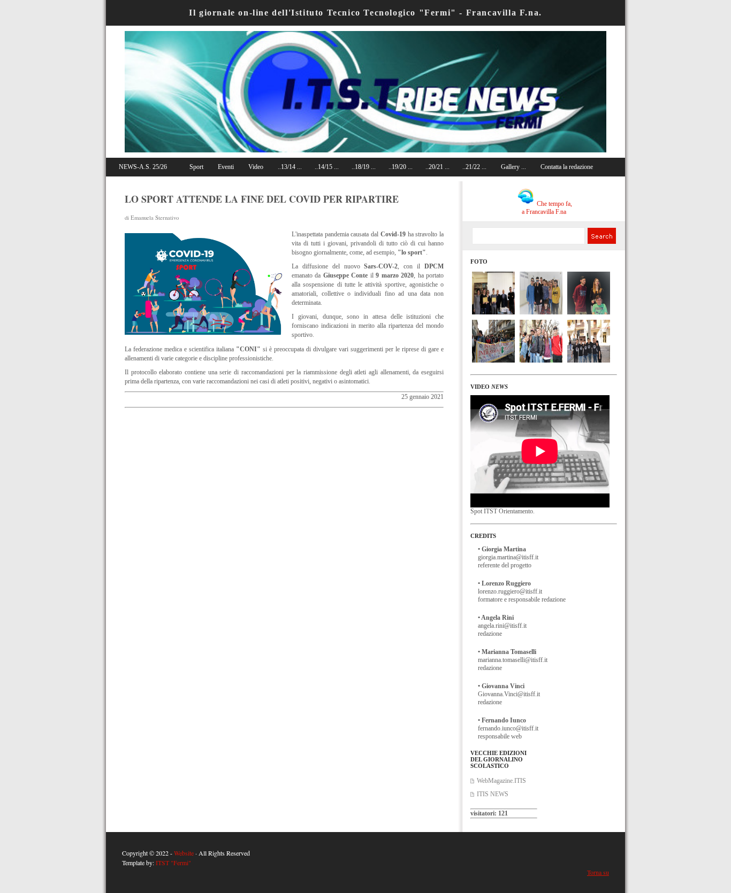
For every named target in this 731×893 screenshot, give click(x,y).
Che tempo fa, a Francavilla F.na (547, 207)
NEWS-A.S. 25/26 (143, 167)
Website (184, 853)
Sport (196, 167)
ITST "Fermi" (173, 862)
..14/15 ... (327, 167)
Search (601, 235)
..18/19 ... (364, 167)
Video (255, 167)
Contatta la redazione (566, 167)
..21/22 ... (474, 167)
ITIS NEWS (492, 794)
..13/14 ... (290, 167)
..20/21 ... (437, 167)
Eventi (226, 167)
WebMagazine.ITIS (501, 780)
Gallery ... (513, 167)
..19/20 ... (401, 167)
